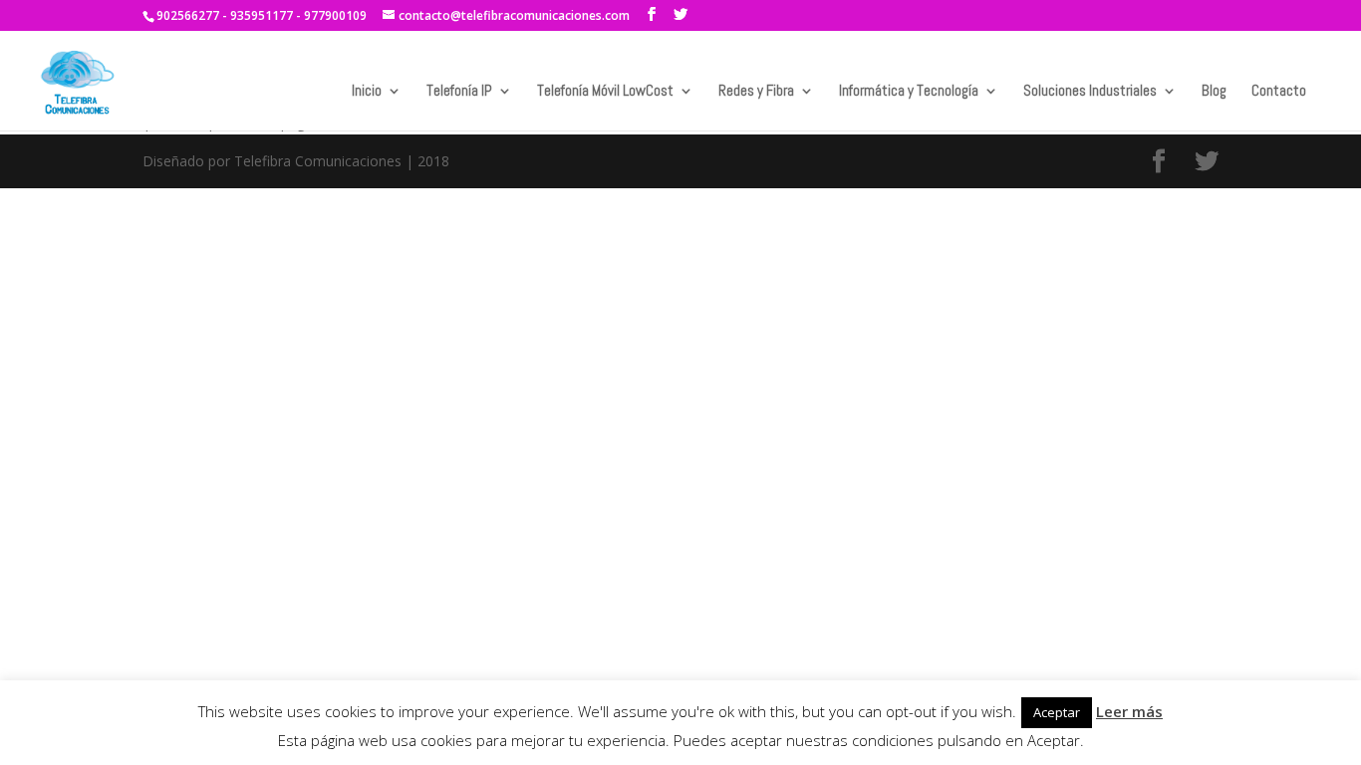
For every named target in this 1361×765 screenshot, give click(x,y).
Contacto (1278, 92)
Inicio (367, 92)
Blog (1214, 92)
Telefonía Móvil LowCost (605, 92)
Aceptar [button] (1056, 712)
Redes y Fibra (756, 92)
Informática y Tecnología (908, 92)
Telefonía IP (459, 92)
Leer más (1129, 711)
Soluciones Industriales (1090, 92)
